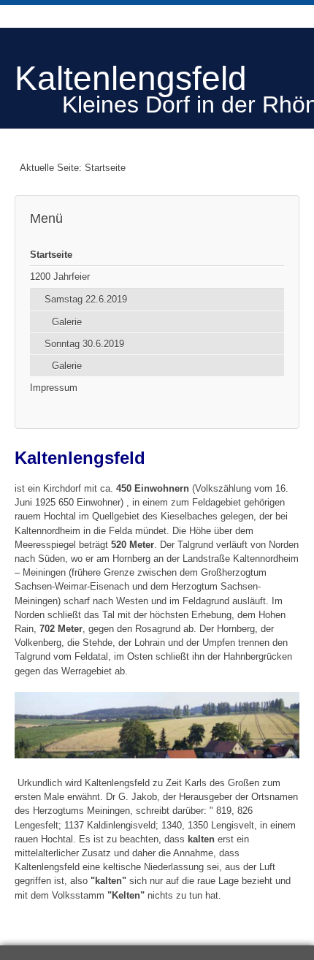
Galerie (67, 321)
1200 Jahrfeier (60, 276)
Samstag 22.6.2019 (86, 299)
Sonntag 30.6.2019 (84, 343)
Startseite (51, 254)
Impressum (53, 387)
